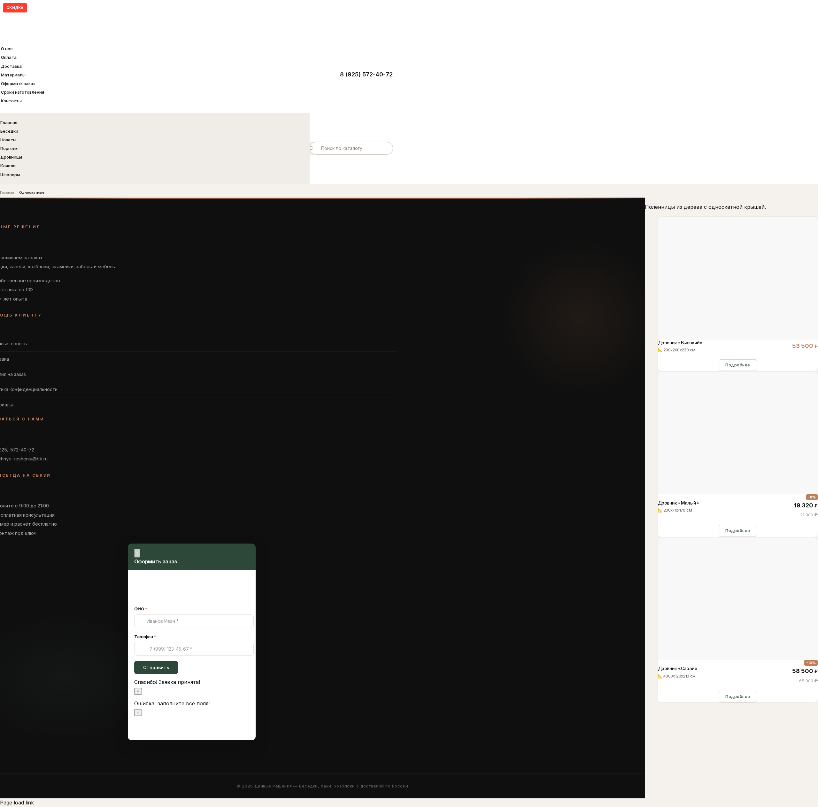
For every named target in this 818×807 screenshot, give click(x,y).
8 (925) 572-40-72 (366, 74)
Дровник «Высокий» (680, 346)
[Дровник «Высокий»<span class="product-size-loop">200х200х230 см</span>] (738, 335)
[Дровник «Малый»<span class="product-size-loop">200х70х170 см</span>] (738, 489)
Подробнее (737, 365)
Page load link (17, 802)
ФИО (140, 608)
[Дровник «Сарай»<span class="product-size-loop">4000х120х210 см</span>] (738, 655)
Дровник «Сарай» (677, 672)
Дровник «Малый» (678, 506)
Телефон (145, 636)
